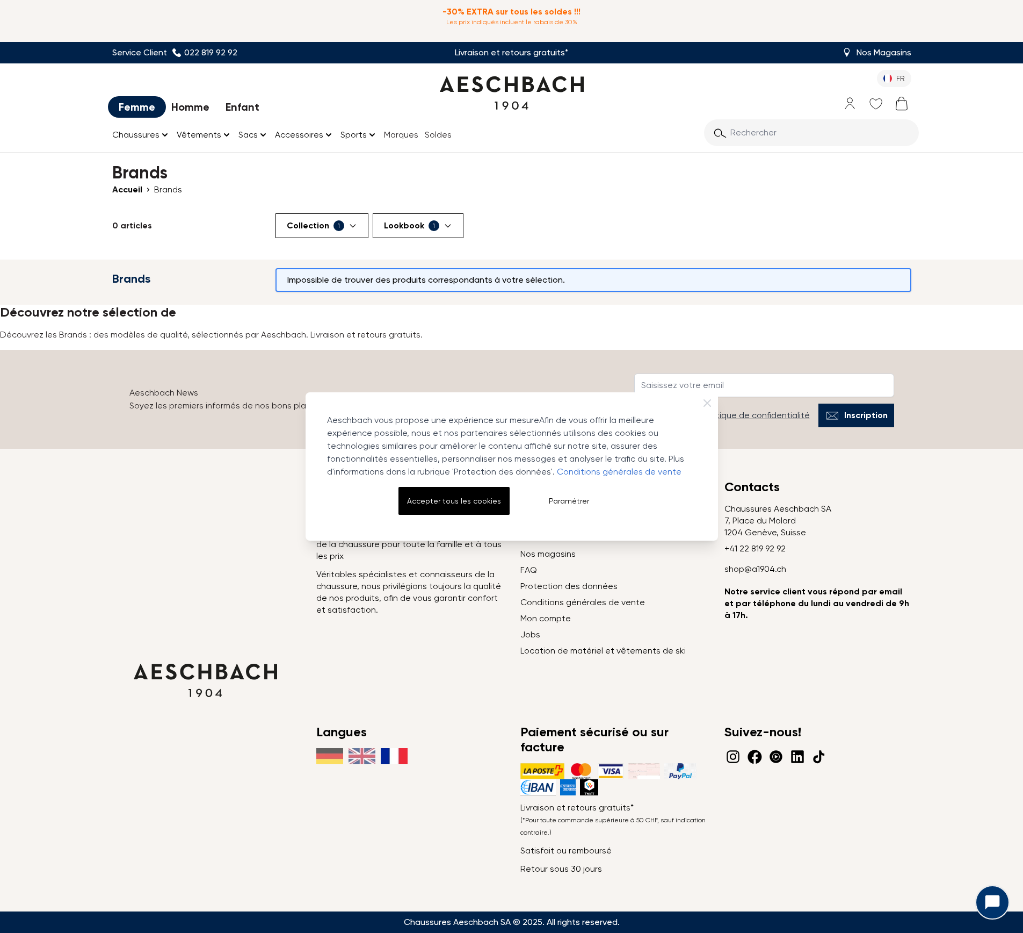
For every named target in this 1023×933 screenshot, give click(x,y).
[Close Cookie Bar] (707, 403)
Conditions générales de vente (619, 472)
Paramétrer (569, 501)
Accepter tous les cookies (454, 501)
